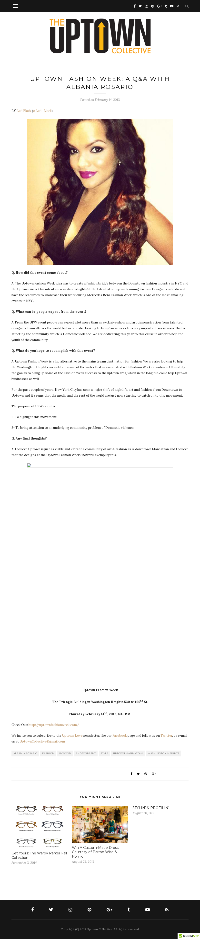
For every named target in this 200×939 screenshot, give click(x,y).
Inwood (65, 753)
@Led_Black (42, 111)
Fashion (48, 753)
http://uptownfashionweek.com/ (54, 725)
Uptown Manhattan (128, 753)
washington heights (163, 753)
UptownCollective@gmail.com (42, 741)
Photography (86, 753)
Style (104, 753)
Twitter (166, 736)
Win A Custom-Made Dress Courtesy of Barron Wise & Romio (95, 852)
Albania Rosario (25, 753)
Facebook (119, 736)
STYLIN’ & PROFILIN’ (150, 808)
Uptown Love (72, 736)
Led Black (24, 111)
